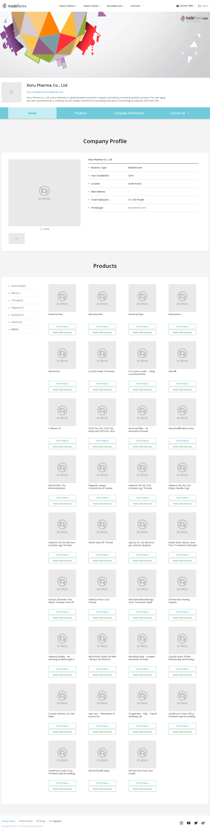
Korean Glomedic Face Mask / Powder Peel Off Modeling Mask (61, 601)
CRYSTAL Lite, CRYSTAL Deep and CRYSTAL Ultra (101, 430)
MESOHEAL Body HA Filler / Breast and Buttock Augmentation (102, 658)
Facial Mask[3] (18, 285)
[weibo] (203, 822)
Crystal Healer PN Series (101, 371)
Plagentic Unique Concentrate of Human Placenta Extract (100, 487)
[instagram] (181, 822)
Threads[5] (17, 300)
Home (32, 113)
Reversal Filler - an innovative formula (138, 430)
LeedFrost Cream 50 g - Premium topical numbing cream (61, 772)
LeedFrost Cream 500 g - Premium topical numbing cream (181, 715)
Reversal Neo (55, 314)
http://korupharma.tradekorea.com (45, 91)
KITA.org (40, 821)
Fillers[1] (15, 293)
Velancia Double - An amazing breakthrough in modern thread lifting (61, 658)
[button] (16, 238)
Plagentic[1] (17, 307)
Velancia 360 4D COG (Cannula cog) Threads (140, 487)
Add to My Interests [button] (62, 332)
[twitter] (196, 822)
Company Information (129, 113)
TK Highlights (55, 821)
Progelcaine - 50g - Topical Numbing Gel (143, 715)
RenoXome (54, 371)
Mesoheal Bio (95, 314)
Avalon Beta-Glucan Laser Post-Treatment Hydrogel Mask (182, 544)
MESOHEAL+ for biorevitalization (57, 487)
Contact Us (177, 113)
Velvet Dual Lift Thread (100, 542)
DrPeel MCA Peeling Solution (179, 601)
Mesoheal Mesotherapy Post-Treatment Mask (141, 601)
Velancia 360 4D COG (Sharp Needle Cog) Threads (179, 487)
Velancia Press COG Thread (98, 601)
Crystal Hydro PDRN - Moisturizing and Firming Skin (181, 658)
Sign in (205, 5)
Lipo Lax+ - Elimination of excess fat (101, 715)
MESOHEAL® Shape (99, 770)
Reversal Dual (136, 314)
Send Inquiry (62, 326)
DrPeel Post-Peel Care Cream (141, 772)
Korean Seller (186, 5)
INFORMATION (114, 5)
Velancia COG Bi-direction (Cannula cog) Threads (61, 544)
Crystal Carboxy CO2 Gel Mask (61, 715)
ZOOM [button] (46, 229)
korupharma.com (137, 207)
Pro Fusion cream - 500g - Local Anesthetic (142, 372)
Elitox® (172, 371)
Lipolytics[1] (17, 314)
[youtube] (188, 822)
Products (81, 113)
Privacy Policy (8, 821)
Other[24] (16, 322)
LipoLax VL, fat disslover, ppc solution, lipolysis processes (142, 544)
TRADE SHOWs (90, 5)
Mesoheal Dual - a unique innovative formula (142, 658)
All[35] (14, 329)
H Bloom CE (54, 428)
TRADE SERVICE (67, 5)
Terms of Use (26, 821)
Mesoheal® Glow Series (181, 428)
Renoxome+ (174, 314)
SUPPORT (135, 5)
